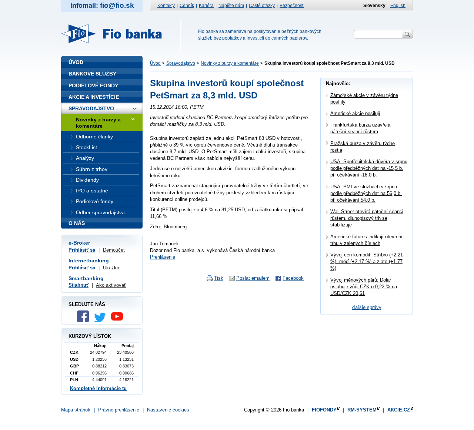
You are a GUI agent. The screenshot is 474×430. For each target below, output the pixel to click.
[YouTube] (119, 320)
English (397, 5)
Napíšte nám (231, 5)
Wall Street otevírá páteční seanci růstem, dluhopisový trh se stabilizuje (366, 218)
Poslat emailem (253, 278)
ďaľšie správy (366, 307)
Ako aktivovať (111, 285)
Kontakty (166, 5)
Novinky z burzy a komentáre (230, 63)
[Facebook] (85, 320)
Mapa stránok (75, 410)
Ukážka (111, 268)
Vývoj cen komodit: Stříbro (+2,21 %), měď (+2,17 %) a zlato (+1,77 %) (366, 261)
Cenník (187, 5)
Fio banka (116, 34)
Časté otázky (262, 5)
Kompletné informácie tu (98, 388)
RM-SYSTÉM (362, 410)
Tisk (218, 278)
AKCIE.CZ (398, 410)
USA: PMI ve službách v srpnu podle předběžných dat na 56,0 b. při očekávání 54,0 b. (366, 193)
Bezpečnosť (292, 5)
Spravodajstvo (180, 63)
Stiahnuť (79, 285)
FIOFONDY (324, 410)
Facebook (293, 278)
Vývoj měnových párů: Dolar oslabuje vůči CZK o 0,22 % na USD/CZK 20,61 (363, 286)
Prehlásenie (162, 257)
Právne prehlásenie (118, 410)
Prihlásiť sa (82, 250)
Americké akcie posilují (355, 113)
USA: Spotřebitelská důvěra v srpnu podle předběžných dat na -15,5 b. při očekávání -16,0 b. (368, 168)
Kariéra (206, 5)
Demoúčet (114, 250)
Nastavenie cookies (168, 410)
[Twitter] (102, 320)
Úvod (155, 63)
